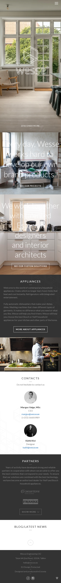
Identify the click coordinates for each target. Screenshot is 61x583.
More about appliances (30, 329)
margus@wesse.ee (30, 414)
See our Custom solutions (30, 266)
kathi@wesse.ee (30, 447)
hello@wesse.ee (30, 562)
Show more (29, 512)
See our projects (30, 186)
